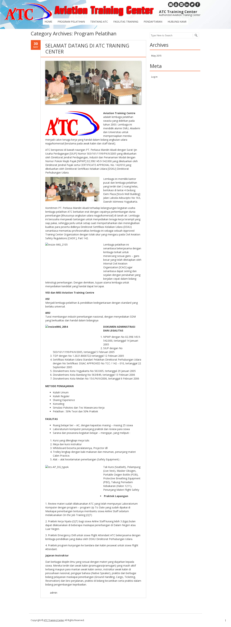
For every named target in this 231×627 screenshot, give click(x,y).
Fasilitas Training (125, 21)
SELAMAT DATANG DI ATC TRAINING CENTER (87, 48)
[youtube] (176, 4)
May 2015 (156, 55)
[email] (170, 4)
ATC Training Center (54, 620)
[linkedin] (186, 4)
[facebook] (197, 4)
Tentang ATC (99, 21)
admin (53, 592)
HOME (48, 21)
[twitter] (192, 4)
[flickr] (181, 4)
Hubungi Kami (177, 21)
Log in (154, 76)
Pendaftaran (153, 21)
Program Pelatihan (71, 21)
